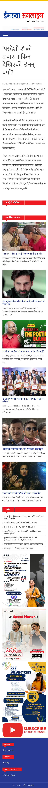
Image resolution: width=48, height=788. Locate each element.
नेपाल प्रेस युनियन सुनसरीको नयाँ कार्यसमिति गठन (20, 522)
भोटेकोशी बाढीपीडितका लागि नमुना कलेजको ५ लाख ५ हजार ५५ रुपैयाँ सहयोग (24, 517)
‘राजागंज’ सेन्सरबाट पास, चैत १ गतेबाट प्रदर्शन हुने (22, 449)
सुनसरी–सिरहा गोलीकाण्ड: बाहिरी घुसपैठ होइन (19, 527)
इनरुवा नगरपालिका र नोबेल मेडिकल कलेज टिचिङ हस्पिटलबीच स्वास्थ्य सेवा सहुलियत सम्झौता (20, 538)
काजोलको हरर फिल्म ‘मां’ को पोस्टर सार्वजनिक (21, 493)
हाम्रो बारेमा (30, 785)
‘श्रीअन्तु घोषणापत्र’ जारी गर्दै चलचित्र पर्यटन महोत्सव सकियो (23, 400)
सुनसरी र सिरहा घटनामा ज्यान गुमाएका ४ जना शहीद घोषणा (23, 544)
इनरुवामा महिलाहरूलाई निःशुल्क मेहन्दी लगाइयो (22, 254)
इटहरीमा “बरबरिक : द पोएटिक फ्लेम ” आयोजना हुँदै (23, 351)
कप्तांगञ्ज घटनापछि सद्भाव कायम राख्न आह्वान (18, 548)
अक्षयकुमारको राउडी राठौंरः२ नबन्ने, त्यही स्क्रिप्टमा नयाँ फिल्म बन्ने (23, 303)
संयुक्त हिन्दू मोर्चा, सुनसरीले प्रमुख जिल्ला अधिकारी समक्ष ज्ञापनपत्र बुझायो (22, 532)
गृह (13, 785)
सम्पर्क (18, 785)
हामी (24, 785)
